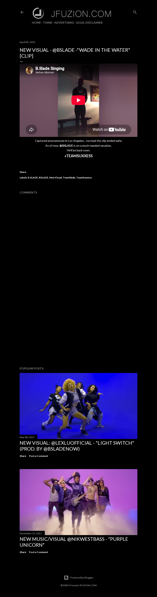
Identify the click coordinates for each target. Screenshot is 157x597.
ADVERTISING (64, 22)
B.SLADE (33, 177)
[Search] (134, 11)
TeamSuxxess (84, 177)
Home (36, 22)
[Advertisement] (78, 327)
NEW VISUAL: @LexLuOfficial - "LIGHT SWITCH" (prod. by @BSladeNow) (77, 446)
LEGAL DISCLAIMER (89, 22)
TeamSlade (69, 177)
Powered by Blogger (81, 577)
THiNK (47, 22)
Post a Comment (38, 455)
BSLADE (43, 177)
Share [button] (23, 172)
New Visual (55, 177)
